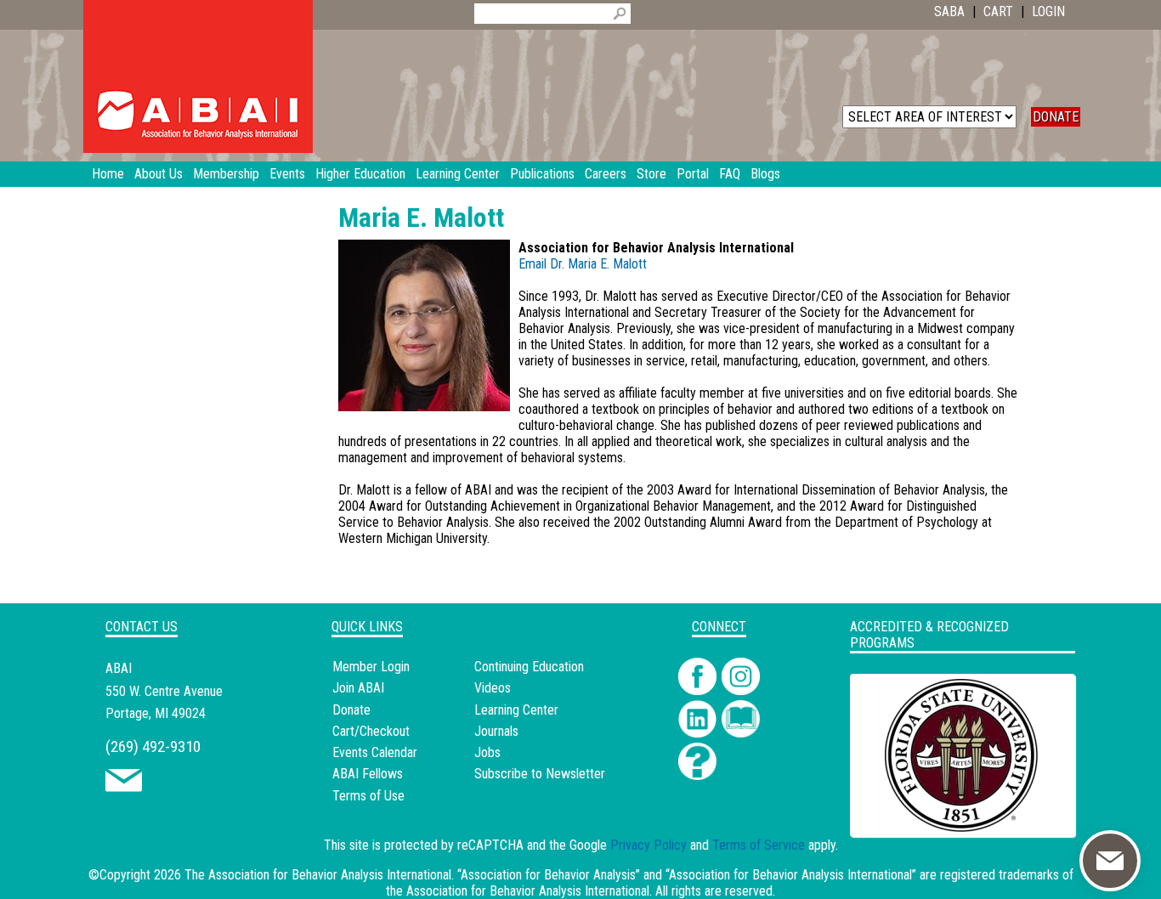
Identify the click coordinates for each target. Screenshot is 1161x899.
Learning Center (516, 710)
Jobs (487, 752)
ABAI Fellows (367, 774)
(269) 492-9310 (153, 746)
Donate (351, 710)
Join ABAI (358, 688)
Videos (492, 688)
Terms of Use (368, 796)
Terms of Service (758, 845)
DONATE (1056, 117)
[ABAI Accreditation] (944, 827)
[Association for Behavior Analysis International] (198, 76)
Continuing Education (529, 667)
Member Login (371, 667)
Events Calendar (374, 752)
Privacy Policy (648, 845)
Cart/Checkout (371, 731)
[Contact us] (123, 787)
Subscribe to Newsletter (539, 774)
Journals (496, 731)
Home (108, 174)
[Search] (619, 13)
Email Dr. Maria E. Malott (582, 264)
